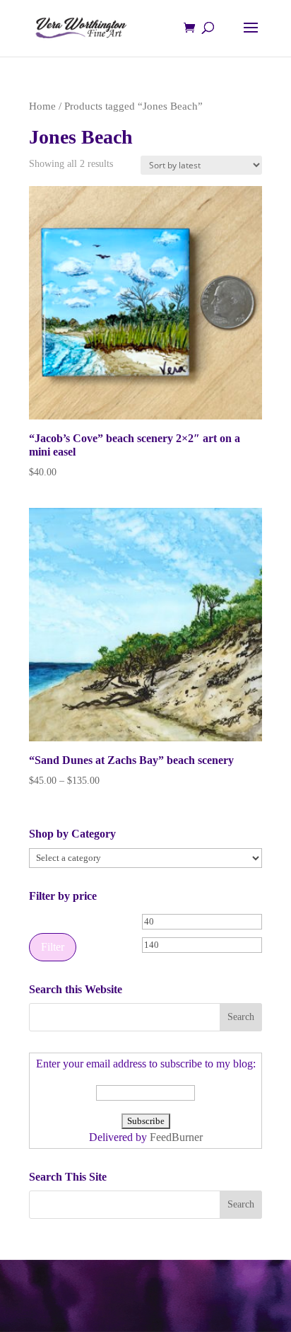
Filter (52, 947)
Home (42, 106)
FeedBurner (176, 1137)
